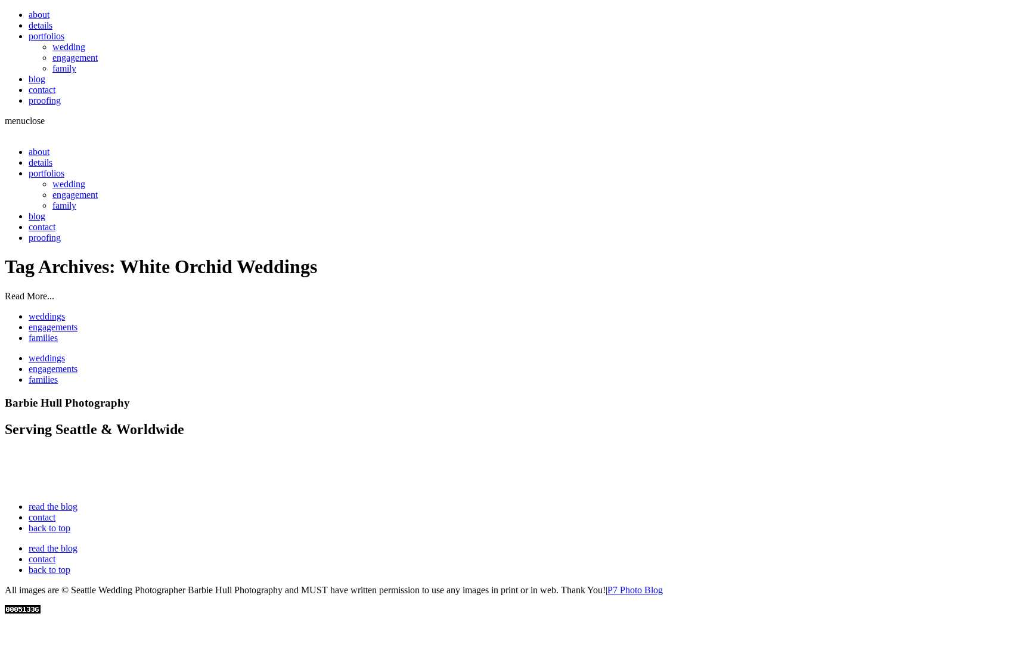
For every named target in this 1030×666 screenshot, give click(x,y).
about (39, 15)
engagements (53, 327)
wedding (68, 47)
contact (42, 90)
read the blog (53, 506)
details (40, 25)
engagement (75, 57)
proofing (45, 100)
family (64, 68)
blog (37, 79)
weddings (47, 316)
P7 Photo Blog (635, 590)
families (43, 338)
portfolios (46, 36)
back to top (49, 528)
